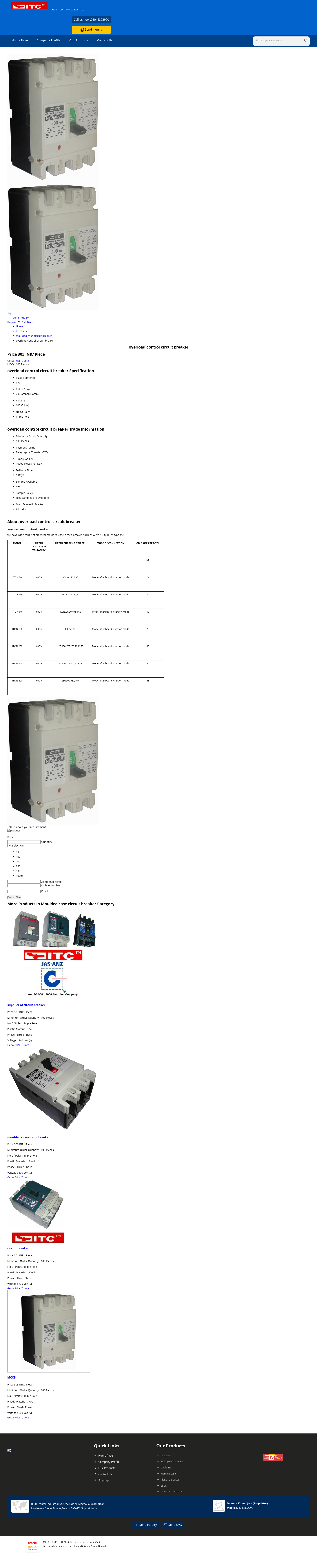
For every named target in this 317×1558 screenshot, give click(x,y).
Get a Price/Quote (18, 360)
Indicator (166, 1455)
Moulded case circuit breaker (34, 336)
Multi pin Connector (172, 1461)
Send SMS (175, 1525)
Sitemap (103, 1480)
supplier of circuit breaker (26, 1005)
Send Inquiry (93, 29)
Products (21, 331)
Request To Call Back (20, 322)
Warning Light (168, 1473)
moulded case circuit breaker (28, 1137)
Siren (164, 1485)
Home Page (20, 40)
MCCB (11, 1377)
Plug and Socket (170, 1479)
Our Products (78, 40)
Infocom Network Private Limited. (89, 1546)
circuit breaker (18, 1248)
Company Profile (49, 40)
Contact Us (105, 40)
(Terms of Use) (92, 1542)
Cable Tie (166, 1467)
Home (19, 326)
